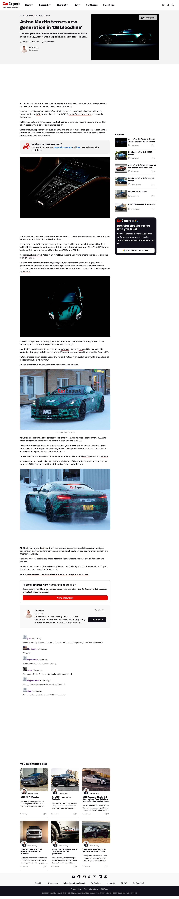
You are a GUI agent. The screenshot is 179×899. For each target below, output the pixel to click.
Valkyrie (86, 456)
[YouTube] (73, 876)
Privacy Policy (76, 889)
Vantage (65, 349)
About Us (38, 883)
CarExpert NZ (138, 883)
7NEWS (124, 883)
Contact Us (110, 883)
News (28, 5)
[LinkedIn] (100, 876)
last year (44, 548)
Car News (29, 15)
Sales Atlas (108, 5)
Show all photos (149, 17)
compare (67, 147)
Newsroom (53, 883)
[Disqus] (65, 664)
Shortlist (61, 5)
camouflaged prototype (80, 114)
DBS (81, 349)
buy (78, 147)
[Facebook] (78, 876)
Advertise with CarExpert (74, 883)
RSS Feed (104, 889)
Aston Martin (39, 15)
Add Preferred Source (137, 250)
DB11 (38, 114)
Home (22, 15)
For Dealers (96, 883)
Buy (76, 5)
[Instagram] (84, 876)
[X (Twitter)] (94, 876)
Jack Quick (34, 47)
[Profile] (172, 4)
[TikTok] (89, 876)
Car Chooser (92, 5)
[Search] (167, 4)
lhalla (105, 456)
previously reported (32, 255)
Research (44, 5)
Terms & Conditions (91, 889)
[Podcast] (105, 876)
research (58, 147)
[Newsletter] (163, 4)
